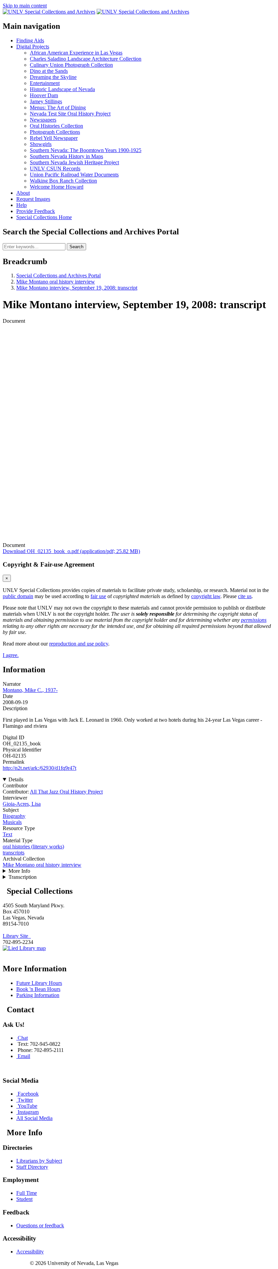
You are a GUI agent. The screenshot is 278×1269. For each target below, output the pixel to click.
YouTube (27, 1106)
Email (24, 1056)
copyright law (205, 596)
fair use (98, 596)
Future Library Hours (39, 983)
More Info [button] (19, 871)
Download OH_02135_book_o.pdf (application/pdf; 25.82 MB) (71, 551)
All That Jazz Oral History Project (66, 792)
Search (76, 246)
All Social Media (34, 1118)
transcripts (13, 852)
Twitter (25, 1100)
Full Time (26, 1193)
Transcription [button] (22, 877)
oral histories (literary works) (33, 846)
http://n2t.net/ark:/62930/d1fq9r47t (39, 768)
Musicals (12, 822)
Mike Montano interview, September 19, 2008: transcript (76, 288)
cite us (245, 596)
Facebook (28, 1094)
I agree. (11, 655)
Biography (14, 816)
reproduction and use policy (78, 644)
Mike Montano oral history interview (55, 281)
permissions (253, 620)
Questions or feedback (40, 1225)
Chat (23, 1038)
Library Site (17, 936)
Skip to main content (25, 5)
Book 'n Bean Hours (38, 989)
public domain (18, 596)
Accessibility (30, 1251)
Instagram (28, 1112)
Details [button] (15, 779)
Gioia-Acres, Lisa (22, 804)
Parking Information (37, 995)
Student (24, 1199)
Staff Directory (32, 1167)
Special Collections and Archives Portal (58, 275)
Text (7, 834)
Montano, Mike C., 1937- (30, 690)
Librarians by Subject (39, 1161)
